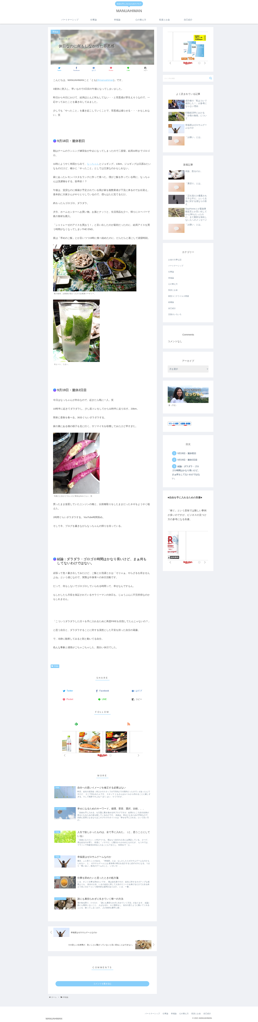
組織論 (171, 302)
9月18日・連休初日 (187, 453)
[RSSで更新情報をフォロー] (128, 724)
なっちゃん (93, 164)
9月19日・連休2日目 (187, 459)
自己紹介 (172, 308)
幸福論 (56, 666)
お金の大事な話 (174, 260)
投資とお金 (173, 290)
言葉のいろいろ (174, 314)
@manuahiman (105, 80)
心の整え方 (173, 284)
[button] (210, 78)
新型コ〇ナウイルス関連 (178, 296)
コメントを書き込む (102, 983)
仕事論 (171, 272)
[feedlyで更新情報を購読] (76, 724)
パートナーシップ (175, 266)
